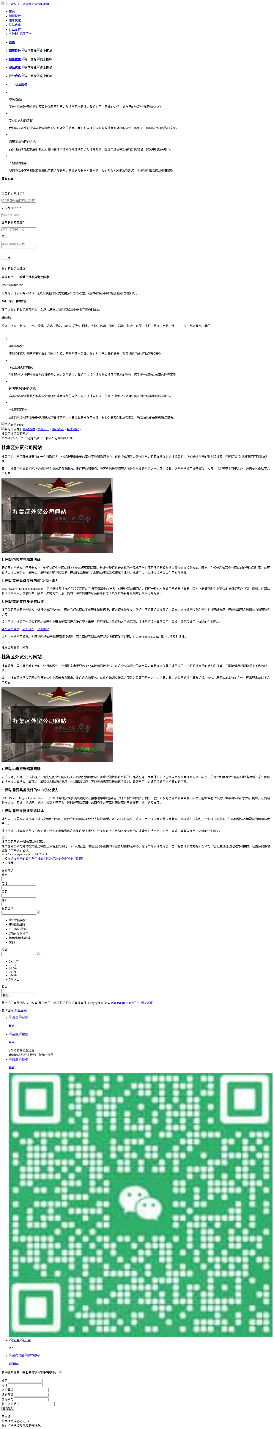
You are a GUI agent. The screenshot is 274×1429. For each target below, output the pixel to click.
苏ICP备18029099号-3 (125, 1003)
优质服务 (26, 33)
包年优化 (15, 20)
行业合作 (15, 29)
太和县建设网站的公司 (16, 858)
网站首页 (29, 429)
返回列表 (77, 858)
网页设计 (15, 16)
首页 (12, 11)
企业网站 (43, 629)
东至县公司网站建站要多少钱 (50, 858)
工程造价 (20, 1010)
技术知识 (43, 429)
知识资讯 (58, 429)
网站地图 (147, 1003)
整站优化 (15, 24)
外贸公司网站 (10, 629)
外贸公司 (28, 629)
